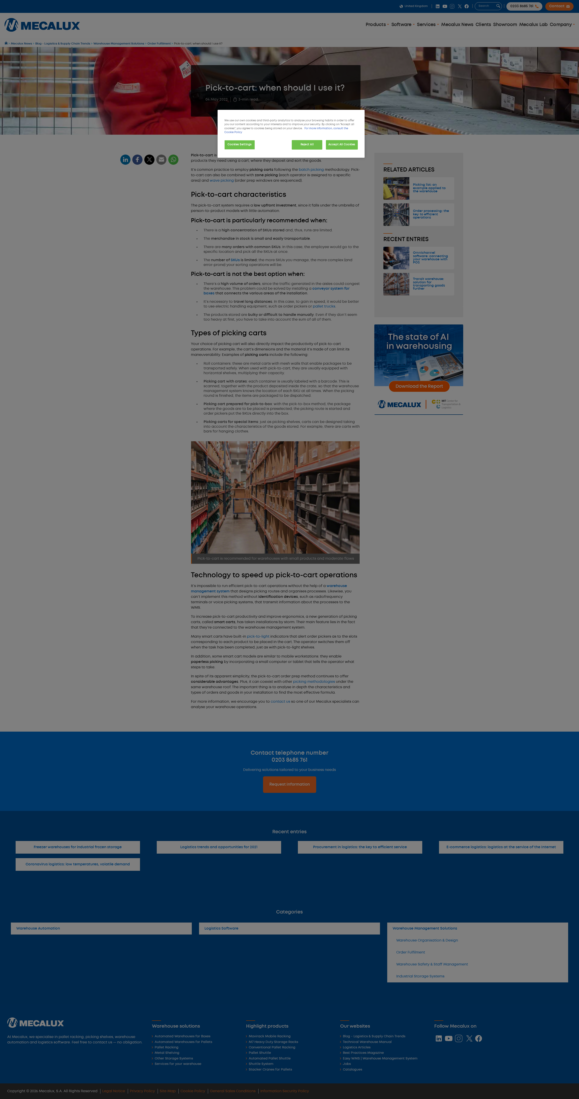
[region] (291, 133)
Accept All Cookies (341, 144)
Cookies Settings (240, 144)
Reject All (307, 144)
